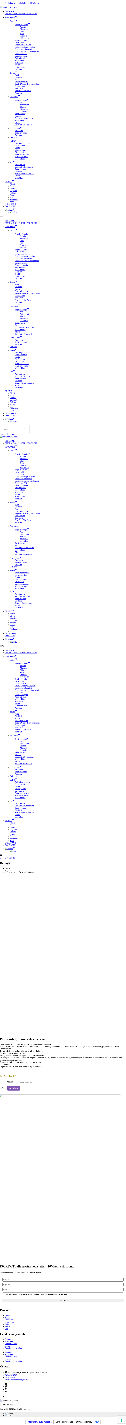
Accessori (18, 69)
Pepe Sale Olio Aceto (23, 91)
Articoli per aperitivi (22, 143)
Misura (10, 1082)
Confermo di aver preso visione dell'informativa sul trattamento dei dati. (37, 1295)
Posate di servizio (21, 82)
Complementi (20, 86)
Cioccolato (24, 111)
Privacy (8, 1346)
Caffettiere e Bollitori (23, 45)
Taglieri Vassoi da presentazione (27, 84)
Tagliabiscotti (20, 114)
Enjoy (12, 186)
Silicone (23, 107)
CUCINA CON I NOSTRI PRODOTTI (21, 14)
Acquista (13, 1088)
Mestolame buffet (21, 157)
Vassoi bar (19, 178)
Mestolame (19, 62)
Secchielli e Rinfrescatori (24, 167)
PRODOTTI (10, 17)
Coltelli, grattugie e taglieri (25, 47)
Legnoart (13, 191)
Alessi (12, 184)
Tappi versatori (20, 169)
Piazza (12, 195)
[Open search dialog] (1, 855)
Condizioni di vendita (13, 1348)
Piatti (17, 75)
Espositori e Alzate (22, 154)
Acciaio (23, 27)
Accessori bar (20, 165)
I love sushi (19, 42)
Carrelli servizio (21, 145)
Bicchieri (18, 77)
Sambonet (14, 199)
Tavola (12, 73)
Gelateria (13, 137)
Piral (11, 197)
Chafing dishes (20, 150)
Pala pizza (19, 131)
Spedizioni (9, 1341)
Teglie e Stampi (21, 100)
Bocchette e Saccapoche (24, 118)
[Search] (25, 429)
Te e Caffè (19, 88)
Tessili (17, 65)
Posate (17, 79)
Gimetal (13, 188)
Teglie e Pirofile (21, 40)
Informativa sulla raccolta (39, 1422)
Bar (11, 162)
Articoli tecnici (20, 58)
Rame (22, 34)
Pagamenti (9, 1339)
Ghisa (22, 31)
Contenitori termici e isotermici (27, 51)
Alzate (17, 123)
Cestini (17, 148)
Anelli (22, 102)
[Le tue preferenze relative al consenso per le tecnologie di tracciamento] (121, 1420)
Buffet (12, 141)
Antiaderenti (24, 105)
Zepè (12, 202)
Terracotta (23, 36)
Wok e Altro (24, 38)
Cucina (12, 21)
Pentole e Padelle (21, 25)
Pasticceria (14, 97)
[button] (63, 216)
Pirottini (18, 116)
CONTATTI (10, 206)
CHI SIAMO (10, 11)
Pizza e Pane (15, 128)
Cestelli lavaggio (21, 56)
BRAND (8, 182)
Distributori (19, 152)
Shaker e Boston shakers (24, 173)
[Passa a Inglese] (13, 212)
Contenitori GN (21, 54)
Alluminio (24, 29)
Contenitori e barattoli (23, 49)
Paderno (13, 193)
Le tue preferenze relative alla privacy (74, 1422)
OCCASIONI (10, 204)
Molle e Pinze (20, 60)
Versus (17, 176)
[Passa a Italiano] (9, 1413)
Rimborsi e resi (11, 1344)
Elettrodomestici (21, 67)
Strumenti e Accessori (23, 125)
